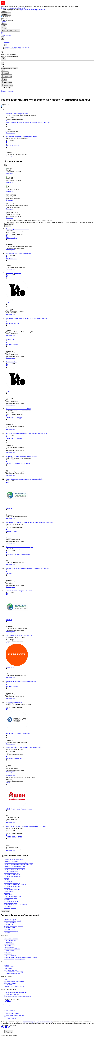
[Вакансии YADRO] (49, 290)
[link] (4, 28)
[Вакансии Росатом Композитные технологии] (49, 721)
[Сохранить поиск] (2, 63)
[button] (3, 32)
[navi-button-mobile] (2, 38)
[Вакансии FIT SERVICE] (49, 655)
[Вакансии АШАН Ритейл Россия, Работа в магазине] (49, 797)
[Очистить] (3, 58)
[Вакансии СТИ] (49, 495)
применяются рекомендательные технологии (37, 1022)
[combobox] (9, 55)
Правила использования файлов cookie (32, 9)
